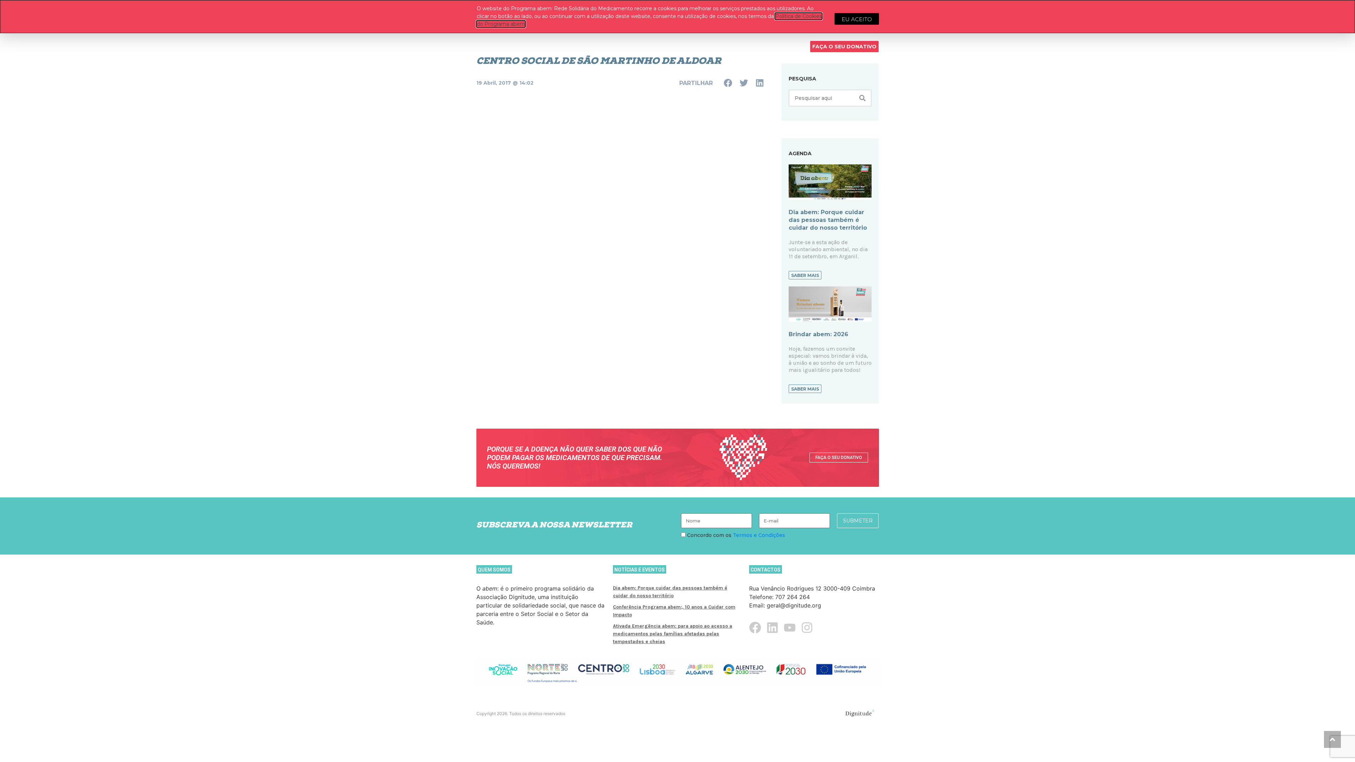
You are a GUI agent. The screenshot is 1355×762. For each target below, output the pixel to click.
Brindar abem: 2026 (818, 334)
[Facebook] (755, 628)
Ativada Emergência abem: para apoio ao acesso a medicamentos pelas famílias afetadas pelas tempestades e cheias (672, 634)
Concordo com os (735, 535)
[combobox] (821, 98)
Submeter (858, 521)
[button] (728, 83)
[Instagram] (807, 628)
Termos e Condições (759, 535)
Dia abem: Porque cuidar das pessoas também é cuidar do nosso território (828, 220)
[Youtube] (790, 628)
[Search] (863, 98)
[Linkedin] (772, 628)
